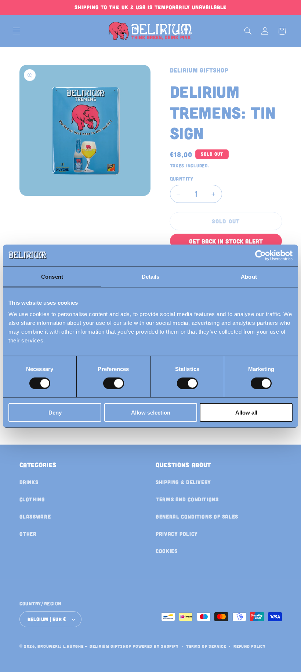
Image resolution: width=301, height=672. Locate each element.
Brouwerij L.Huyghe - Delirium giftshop (84, 646)
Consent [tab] (52, 276)
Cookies (166, 550)
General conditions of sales (197, 516)
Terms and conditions (187, 499)
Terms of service (206, 646)
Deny (55, 412)
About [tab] (249, 276)
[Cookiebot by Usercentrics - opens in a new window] (260, 255)
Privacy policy (177, 533)
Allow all (246, 412)
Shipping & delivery (183, 482)
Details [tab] (151, 276)
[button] (16, 31)
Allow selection (150, 412)
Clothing (32, 499)
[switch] (113, 383)
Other (28, 533)
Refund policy (249, 646)
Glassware (35, 516)
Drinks (29, 482)
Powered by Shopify (155, 646)
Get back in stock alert (226, 241)
